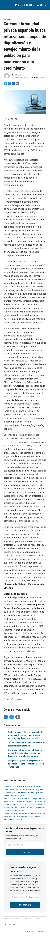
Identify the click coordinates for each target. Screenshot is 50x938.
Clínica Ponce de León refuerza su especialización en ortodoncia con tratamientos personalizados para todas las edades (24, 816)
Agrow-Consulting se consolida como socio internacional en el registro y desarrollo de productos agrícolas (25, 753)
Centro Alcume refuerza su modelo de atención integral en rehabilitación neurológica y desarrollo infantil (25, 735)
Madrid (7, 19)
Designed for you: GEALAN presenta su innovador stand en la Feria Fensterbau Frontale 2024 (26, 763)
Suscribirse (25, 852)
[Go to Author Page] (7, 76)
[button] (5, 5)
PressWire (25, 5)
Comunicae (17, 75)
